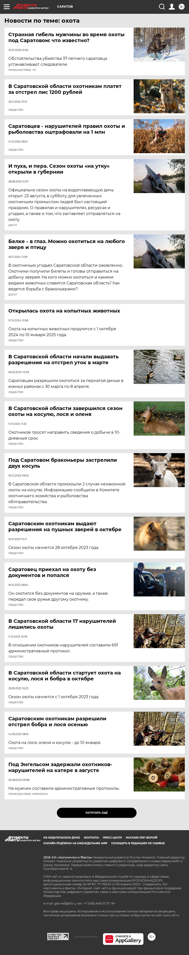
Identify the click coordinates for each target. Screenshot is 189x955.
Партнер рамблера (85, 936)
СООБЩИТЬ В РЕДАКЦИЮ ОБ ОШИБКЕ (138, 843)
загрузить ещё (96, 812)
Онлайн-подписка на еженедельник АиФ (75, 843)
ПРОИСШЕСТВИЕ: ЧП (22, 70)
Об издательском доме (61, 837)
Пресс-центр (112, 837)
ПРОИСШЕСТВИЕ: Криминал (28, 794)
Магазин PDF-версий (141, 837)
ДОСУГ (12, 225)
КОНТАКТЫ (91, 837)
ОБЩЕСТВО (15, 110)
